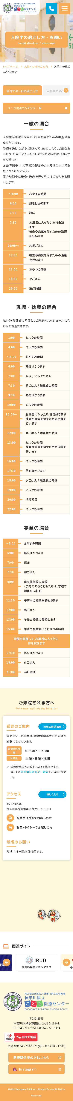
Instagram (28, 1069)
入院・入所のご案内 (36, 66)
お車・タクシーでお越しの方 (35, 827)
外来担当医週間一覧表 (35, 772)
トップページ (11, 66)
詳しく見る (52, 794)
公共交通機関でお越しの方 (34, 818)
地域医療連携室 (52, 726)
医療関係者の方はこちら (31, 1057)
